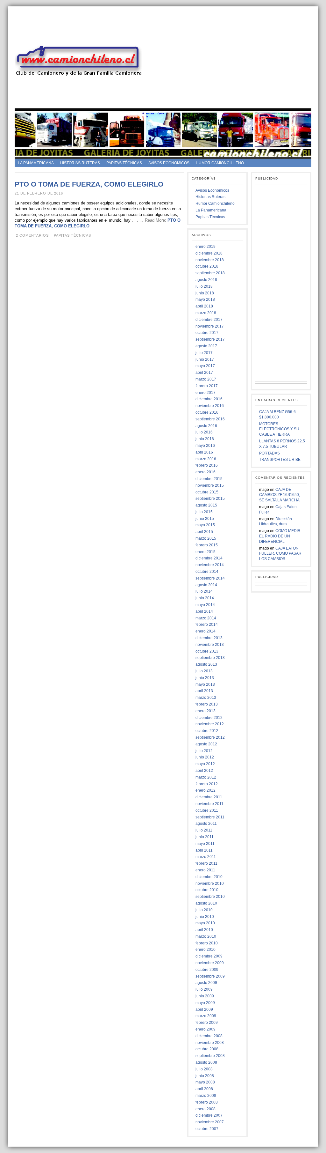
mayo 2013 (205, 684)
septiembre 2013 (210, 657)
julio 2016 (204, 432)
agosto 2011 (206, 823)
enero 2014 (205, 631)
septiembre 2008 (210, 1055)
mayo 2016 (205, 445)
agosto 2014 (206, 585)
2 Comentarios (32, 235)
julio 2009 (204, 989)
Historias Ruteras (80, 163)
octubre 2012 (206, 730)
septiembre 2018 (210, 273)
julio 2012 (204, 751)
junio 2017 (204, 359)
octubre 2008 (206, 1049)
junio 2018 (204, 293)
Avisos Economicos (168, 163)
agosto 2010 (206, 903)
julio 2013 (204, 671)
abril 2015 (204, 531)
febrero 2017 (206, 386)
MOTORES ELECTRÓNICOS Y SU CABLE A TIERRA (279, 429)
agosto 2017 (206, 346)
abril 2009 (204, 1009)
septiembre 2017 (210, 339)
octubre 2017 (206, 332)
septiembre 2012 (210, 737)
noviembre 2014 (209, 565)
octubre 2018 (206, 266)
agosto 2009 (206, 982)
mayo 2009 (205, 1003)
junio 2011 (204, 837)
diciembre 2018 (209, 253)
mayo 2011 (205, 843)
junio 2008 (204, 1076)
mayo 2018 (205, 299)
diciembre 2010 (209, 877)
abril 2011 (204, 850)
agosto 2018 (206, 279)
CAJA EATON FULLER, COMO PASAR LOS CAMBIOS (280, 553)
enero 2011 (205, 870)
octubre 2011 (206, 810)
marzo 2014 (205, 618)
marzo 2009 (205, 1016)
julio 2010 (204, 910)
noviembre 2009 (209, 963)
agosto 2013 (206, 664)
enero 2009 (205, 1029)
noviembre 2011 (209, 804)
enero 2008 (205, 1109)
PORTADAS (269, 453)
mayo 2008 (205, 1082)
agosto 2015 (206, 505)
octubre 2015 (206, 492)
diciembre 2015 (209, 479)
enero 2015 (205, 552)
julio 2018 (204, 286)
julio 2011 (203, 830)
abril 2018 (204, 306)
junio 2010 (204, 916)
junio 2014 (204, 598)
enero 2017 (205, 392)
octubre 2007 (206, 1129)
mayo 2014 (205, 604)
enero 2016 (205, 472)
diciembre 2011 (208, 797)
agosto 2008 (206, 1062)
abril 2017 (204, 372)
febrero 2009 (206, 1022)
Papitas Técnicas (124, 163)
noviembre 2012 (209, 724)
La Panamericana (36, 163)
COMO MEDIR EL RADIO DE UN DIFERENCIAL (280, 536)
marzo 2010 (205, 936)
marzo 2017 (205, 379)
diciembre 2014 (209, 558)
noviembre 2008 (209, 1042)
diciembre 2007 (209, 1115)
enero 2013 (205, 711)
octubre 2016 (206, 412)
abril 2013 (204, 691)
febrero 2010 (206, 943)
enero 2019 (205, 246)
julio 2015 (204, 512)
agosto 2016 (206, 426)
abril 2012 (204, 770)
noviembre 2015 (209, 485)
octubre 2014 (206, 571)
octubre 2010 (206, 890)
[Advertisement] (235, 63)
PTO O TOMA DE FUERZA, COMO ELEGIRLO (89, 184)
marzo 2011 (205, 856)
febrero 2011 (206, 863)
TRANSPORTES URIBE (280, 459)
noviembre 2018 (209, 260)
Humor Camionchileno (220, 163)
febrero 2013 (206, 704)
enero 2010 (205, 949)
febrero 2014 (206, 624)
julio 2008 (204, 1069)
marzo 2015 (205, 538)
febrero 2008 (206, 1102)
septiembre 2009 (210, 976)
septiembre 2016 (210, 419)
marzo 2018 (205, 313)
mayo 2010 (205, 923)
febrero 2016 (206, 465)
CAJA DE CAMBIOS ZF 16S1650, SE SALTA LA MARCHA (279, 495)
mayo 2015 (205, 525)
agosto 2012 (206, 744)
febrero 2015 (206, 545)
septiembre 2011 (209, 817)
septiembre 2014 (210, 578)
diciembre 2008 (209, 1036)
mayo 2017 (205, 366)
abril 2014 (204, 611)
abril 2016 (204, 452)
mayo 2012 (205, 764)
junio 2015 (204, 518)
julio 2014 (204, 591)
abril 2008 (204, 1089)
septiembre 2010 (210, 896)
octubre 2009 (206, 969)
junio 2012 (204, 757)
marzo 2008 (205, 1095)
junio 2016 (204, 439)
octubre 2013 (206, 651)
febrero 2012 (206, 784)
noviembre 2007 (209, 1122)
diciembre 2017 (209, 319)
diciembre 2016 (209, 399)
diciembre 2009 (209, 956)
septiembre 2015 (210, 498)
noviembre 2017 (209, 326)
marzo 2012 (205, 777)
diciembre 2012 (209, 717)
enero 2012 (205, 790)
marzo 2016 (205, 459)
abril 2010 (204, 930)
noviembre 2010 (209, 883)
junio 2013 (204, 678)
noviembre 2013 (209, 644)
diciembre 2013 (209, 638)
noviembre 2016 (209, 405)
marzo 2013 (205, 697)
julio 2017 (204, 353)
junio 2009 (204, 996)
